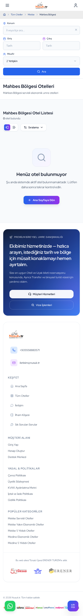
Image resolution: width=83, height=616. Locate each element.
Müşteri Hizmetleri (44, 294)
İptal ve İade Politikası (20, 494)
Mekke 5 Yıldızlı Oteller (21, 530)
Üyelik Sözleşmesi (18, 481)
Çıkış (49, 38)
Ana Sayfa (21, 386)
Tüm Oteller (22, 395)
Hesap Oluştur (16, 451)
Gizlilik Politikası (17, 500)
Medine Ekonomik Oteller (23, 536)
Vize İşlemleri (44, 305)
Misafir (10, 53)
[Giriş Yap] (75, 5)
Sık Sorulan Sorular (26, 424)
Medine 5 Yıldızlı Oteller (22, 543)
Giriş (9, 38)
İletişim (19, 405)
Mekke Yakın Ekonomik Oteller (26, 524)
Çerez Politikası (17, 475)
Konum (11, 23)
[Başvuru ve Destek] (10, 606)
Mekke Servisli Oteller (21, 518)
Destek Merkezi (17, 457)
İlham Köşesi (22, 415)
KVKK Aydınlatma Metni (22, 487)
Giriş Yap (13, 444)
